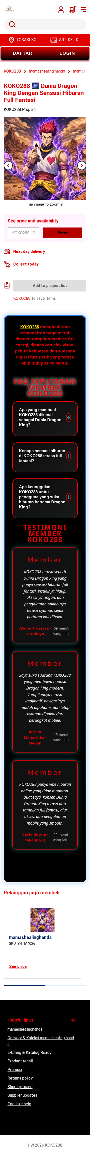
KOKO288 (21, 298)
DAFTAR (22, 53)
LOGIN (67, 53)
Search (11, 24)
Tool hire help (19, 1103)
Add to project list (50, 285)
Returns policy (20, 1078)
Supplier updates (22, 1095)
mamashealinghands (25, 1029)
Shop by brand (20, 1086)
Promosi (15, 1069)
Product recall (20, 1061)
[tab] (24, 985)
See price (18, 966)
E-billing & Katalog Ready (30, 1052)
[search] (45, 24)
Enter (63, 233)
